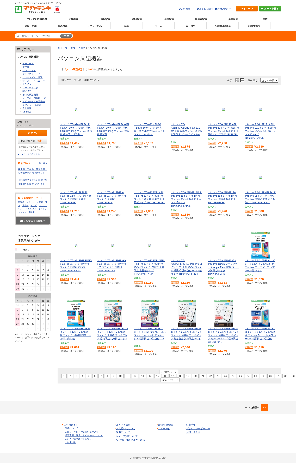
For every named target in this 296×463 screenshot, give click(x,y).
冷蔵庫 (40, 202)
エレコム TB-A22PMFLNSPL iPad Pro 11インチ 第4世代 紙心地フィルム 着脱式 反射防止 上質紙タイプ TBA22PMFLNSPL (149, 267)
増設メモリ (28, 91)
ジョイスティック (31, 74)
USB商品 (27, 112)
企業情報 (191, 424)
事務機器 (62, 26)
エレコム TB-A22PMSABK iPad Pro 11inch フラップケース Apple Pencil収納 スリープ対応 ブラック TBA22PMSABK (223, 267)
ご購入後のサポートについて (79, 439)
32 (285, 376)
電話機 (31, 212)
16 (165, 376)
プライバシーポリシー (198, 428)
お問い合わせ (224, 9)
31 (278, 376)
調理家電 (137, 19)
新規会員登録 (33, 140)
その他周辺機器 (30, 95)
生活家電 (169, 19)
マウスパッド (29, 70)
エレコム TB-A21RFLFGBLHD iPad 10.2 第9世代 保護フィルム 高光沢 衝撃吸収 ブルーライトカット (186, 131)
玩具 (126, 26)
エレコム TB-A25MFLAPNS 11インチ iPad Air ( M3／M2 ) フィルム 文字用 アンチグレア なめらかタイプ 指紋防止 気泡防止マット (223, 335)
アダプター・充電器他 (33, 101)
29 (263, 376)
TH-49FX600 (30, 209)
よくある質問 (206, 9)
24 (225, 376)
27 (248, 376)
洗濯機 (21, 202)
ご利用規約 (70, 442)
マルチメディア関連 (32, 77)
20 (195, 376)
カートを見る (271, 8)
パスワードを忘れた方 (29, 154)
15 (157, 376)
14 (150, 376)
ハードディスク (30, 88)
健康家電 (233, 19)
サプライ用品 (94, 26)
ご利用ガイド (187, 9)
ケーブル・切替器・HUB (34, 98)
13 (142, 376)
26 (240, 376)
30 (270, 376)
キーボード (28, 63)
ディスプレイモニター (33, 81)
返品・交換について (127, 436)
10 (120, 376)
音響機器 (73, 19)
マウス (25, 67)
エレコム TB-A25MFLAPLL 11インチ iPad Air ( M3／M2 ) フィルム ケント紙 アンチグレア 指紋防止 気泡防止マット (150, 335)
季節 (265, 19)
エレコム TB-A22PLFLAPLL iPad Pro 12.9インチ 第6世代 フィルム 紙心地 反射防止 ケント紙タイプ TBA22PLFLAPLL (260, 131)
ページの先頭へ (251, 407)
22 (210, 376)
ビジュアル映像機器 (36, 19)
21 (202, 376)
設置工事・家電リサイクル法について (84, 435)
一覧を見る (42, 163)
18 (180, 376)
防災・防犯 (31, 26)
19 (187, 376)
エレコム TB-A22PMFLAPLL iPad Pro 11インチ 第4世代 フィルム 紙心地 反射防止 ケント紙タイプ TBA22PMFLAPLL (186, 199)
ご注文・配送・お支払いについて (81, 432)
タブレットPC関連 (31, 105)
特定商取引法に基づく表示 (130, 440)
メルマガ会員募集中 (34, 221)
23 (218, 376)
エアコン (30, 202)
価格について (71, 428)
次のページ (169, 379)
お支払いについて (125, 428)
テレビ (33, 205)
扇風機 (25, 205)
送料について (123, 432)
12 (135, 376)
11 (127, 376)
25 (233, 376)
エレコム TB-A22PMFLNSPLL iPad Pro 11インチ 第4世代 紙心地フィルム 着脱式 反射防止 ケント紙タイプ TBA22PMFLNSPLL (186, 267)
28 (255, 376)
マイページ (247, 8)
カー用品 (190, 26)
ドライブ (26, 84)
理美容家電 (201, 19)
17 (172, 376)
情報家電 (105, 19)
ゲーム (158, 26)
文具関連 (26, 108)
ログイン (33, 133)
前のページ (169, 372)
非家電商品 (254, 26)
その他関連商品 (222, 26)
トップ (63, 48)
